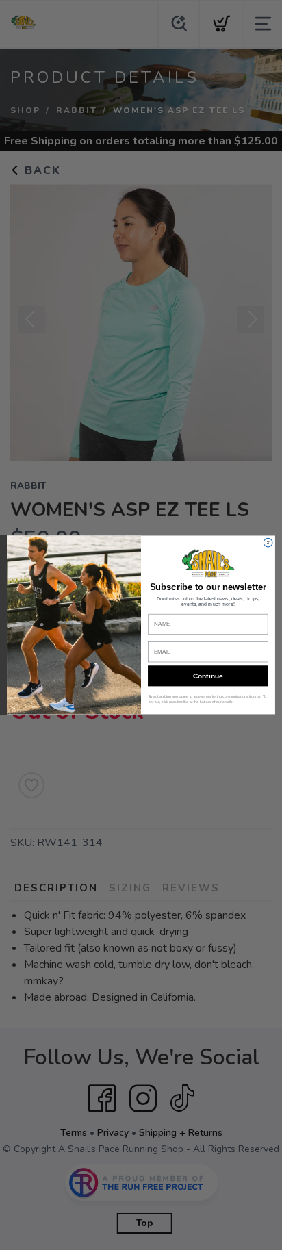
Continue (207, 676)
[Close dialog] (268, 542)
